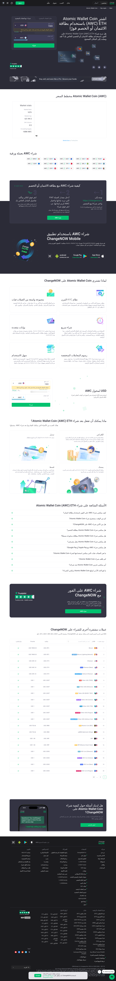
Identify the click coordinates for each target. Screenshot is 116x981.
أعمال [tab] (96, 3)
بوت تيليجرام (83, 895)
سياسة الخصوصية (26, 858)
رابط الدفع (83, 901)
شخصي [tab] (103, 3)
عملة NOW (83, 868)
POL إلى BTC (45, 938)
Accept (38, 975)
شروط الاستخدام (48, 975)
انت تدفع (50, 23)
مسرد (47, 858)
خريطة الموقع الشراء (99, 961)
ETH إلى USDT (44, 926)
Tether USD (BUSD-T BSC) (84, 693)
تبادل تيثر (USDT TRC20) (80, 923)
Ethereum (90, 661)
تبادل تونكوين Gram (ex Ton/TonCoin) (80, 942)
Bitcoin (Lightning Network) (82, 654)
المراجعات (102, 868)
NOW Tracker (82, 864)
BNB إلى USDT (54, 943)
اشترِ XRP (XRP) (100, 929)
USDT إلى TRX (54, 914)
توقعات (84, 871)
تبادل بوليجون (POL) (81, 938)
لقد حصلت (50, 36)
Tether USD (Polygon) (84, 712)
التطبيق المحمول (82, 858)
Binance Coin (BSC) (86, 725)
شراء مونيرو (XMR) (100, 938)
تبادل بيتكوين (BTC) (81, 913)
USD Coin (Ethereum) (85, 751)
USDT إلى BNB (44, 920)
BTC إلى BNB (54, 935)
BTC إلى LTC (45, 923)
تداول (84, 904)
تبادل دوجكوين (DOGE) (80, 935)
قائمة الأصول (64, 871)
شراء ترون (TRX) (100, 941)
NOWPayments (63, 877)
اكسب (62, 3)
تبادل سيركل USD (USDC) (80, 926)
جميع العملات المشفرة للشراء (97, 955)
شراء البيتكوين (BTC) (99, 913)
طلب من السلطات (25, 868)
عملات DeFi (83, 886)
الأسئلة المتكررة (44, 852)
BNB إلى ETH (63, 933)
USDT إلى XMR (64, 920)
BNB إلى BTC (54, 923)
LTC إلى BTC (54, 932)
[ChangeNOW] (112, 3)
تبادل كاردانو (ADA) (81, 932)
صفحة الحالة (45, 868)
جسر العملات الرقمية (81, 889)
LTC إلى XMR (54, 917)
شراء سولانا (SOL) (100, 949)
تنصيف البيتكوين (44, 871)
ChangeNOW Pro (81, 852)
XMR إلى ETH (54, 929)
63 (94, 777)
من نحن (103, 852)
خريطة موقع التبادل (81, 960)
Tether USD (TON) (86, 706)
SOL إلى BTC (64, 940)
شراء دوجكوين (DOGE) (99, 932)
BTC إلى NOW (44, 932)
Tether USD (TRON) (86, 680)
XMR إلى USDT (55, 939)
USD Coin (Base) (86, 764)
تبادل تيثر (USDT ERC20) (80, 919)
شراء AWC (58, 218)
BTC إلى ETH (64, 936)
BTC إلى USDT (63, 916)
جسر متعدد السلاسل (62, 874)
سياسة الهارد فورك (25, 864)
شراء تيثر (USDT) (100, 919)
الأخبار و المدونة (101, 855)
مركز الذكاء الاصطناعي (80, 874)
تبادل (68, 3)
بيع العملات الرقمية (100, 958)
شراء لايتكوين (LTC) (100, 935)
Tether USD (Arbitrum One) (82, 719)
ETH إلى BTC (64, 927)
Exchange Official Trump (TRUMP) (80, 952)
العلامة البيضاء (63, 868)
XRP (92, 738)
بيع (19, 390)
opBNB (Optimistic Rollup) (85, 732)
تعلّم (48, 3)
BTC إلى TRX (44, 929)
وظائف (103, 864)
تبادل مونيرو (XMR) (81, 929)
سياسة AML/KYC (26, 852)
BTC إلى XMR (63, 913)
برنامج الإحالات (63, 858)
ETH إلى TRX (44, 935)
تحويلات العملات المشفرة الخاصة (78, 877)
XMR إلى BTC (63, 930)
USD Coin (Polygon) (84, 771)
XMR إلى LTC (54, 926)
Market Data (70, 140)
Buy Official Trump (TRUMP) (97, 952)
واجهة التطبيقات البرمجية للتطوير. (59, 852)
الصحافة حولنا (101, 858)
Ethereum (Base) (86, 667)
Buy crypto (103, 8)
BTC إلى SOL (45, 941)
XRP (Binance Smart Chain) (84, 745)
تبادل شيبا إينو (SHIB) (81, 949)
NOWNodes (64, 883)
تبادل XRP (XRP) (82, 946)
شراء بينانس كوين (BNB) (98, 923)
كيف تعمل (45, 855)
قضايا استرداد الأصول (25, 871)
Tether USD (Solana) (85, 699)
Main (110, 8)
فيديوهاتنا (102, 861)
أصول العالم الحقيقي (81, 880)
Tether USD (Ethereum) (85, 687)
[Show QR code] (49, 256)
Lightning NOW (82, 898)
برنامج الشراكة (63, 861)
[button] (20, 25)
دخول (20, 3)
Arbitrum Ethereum (84, 674)
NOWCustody (63, 880)
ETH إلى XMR (63, 924)
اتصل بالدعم (91, 825)
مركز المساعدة (44, 864)
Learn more (19, 186)
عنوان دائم (83, 855)
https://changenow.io (92, 200)
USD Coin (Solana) (85, 758)
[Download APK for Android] (62, 256)
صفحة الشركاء (63, 855)
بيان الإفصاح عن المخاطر (24, 861)
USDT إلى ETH (44, 917)
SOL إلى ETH (45, 914)
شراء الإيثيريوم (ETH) (99, 916)
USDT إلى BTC (63, 943)
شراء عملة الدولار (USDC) (98, 926)
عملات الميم (83, 883)
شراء (34, 45)
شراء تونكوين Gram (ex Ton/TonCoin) (99, 945)
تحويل (55, 3)
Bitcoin (91, 648)
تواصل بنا (46, 861)
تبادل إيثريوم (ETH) (81, 916)
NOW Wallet (83, 861)
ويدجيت (65, 864)
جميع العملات (83, 957)
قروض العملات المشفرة (80, 892)
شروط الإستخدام (26, 855)
